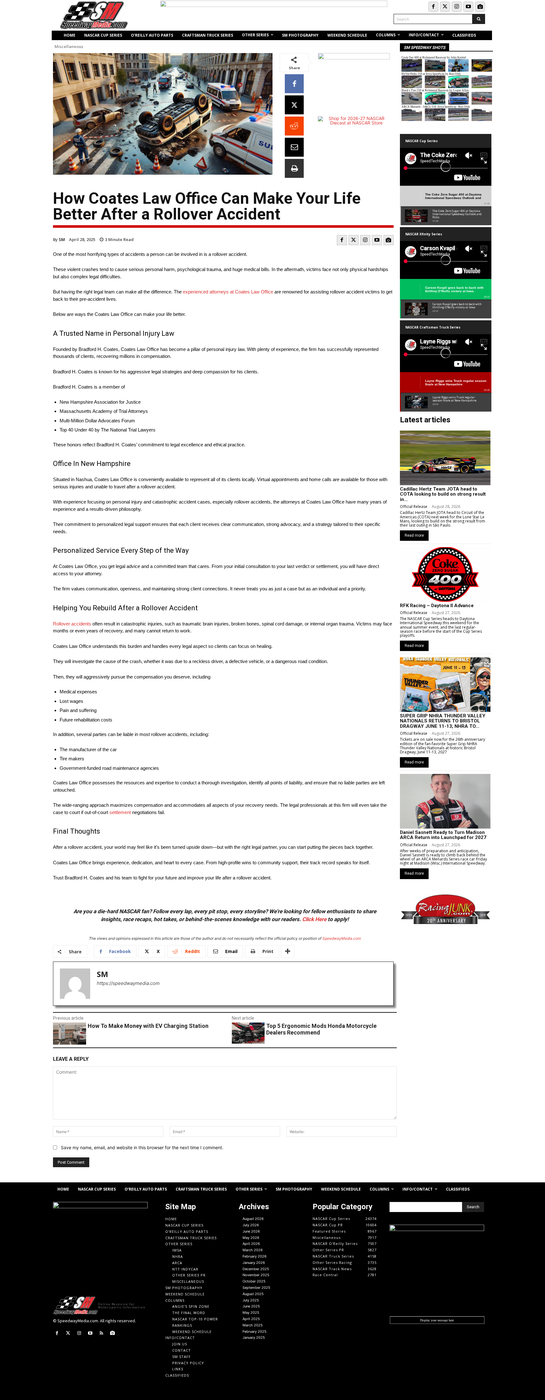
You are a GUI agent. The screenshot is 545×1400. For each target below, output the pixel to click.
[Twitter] (445, 7)
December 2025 (256, 1269)
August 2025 (253, 1294)
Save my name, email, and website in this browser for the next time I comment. (142, 1147)
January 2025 (254, 1337)
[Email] (294, 147)
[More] (287, 951)
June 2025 (251, 1306)
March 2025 (253, 1325)
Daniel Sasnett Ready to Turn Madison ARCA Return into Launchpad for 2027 (443, 835)
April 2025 (251, 1319)
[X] (294, 104)
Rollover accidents (72, 623)
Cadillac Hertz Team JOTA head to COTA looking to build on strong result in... (443, 494)
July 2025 (251, 1300)
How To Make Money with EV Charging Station (148, 1026)
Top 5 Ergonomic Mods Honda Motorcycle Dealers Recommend (321, 1029)
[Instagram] (457, 7)
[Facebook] (433, 7)
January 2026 (254, 1262)
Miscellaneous (69, 46)
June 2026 (251, 1231)
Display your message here (437, 1320)
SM (62, 239)
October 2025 (254, 1281)
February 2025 (255, 1331)
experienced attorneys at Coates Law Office (228, 291)
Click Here (314, 919)
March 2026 (253, 1250)
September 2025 (256, 1287)
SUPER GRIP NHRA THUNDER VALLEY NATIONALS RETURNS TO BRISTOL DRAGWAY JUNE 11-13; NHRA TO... (442, 721)
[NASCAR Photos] (480, 7)
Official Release (413, 506)
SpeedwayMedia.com (341, 938)
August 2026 (253, 1218)
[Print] (294, 168)
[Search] (478, 19)
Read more (414, 535)
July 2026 (251, 1225)
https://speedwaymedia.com (128, 983)
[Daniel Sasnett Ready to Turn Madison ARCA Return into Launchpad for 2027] (445, 801)
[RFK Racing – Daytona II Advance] (445, 574)
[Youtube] (468, 7)
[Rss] (101, 1333)
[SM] (75, 984)
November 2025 (256, 1275)
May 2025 (251, 1312)
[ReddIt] (294, 126)
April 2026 (251, 1243)
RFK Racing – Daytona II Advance (437, 605)
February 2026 (255, 1256)
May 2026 (251, 1237)
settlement (120, 812)
